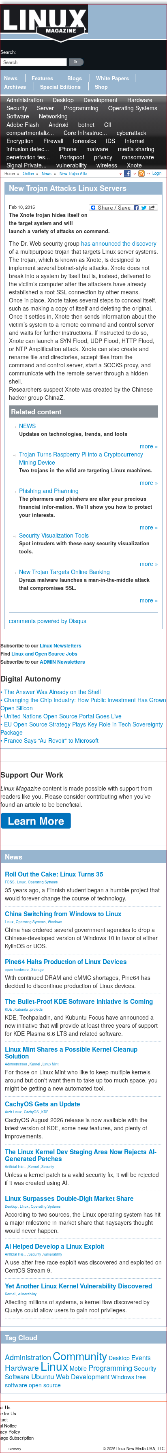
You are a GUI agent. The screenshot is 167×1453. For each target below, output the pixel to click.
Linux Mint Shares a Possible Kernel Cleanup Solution (71, 1053)
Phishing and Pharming (49, 490)
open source (45, 1385)
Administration (16, 1063)
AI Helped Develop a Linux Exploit (54, 1246)
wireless (106, 165)
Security (47, 1166)
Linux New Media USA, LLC (140, 1448)
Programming (81, 108)
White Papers (112, 78)
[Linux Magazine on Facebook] (127, 173)
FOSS (10, 881)
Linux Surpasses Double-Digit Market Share (69, 1198)
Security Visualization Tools (54, 535)
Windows (55, 921)
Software (17, 116)
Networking (53, 116)
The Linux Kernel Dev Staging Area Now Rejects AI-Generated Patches (80, 1155)
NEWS (27, 426)
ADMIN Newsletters (62, 661)
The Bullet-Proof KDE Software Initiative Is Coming (79, 1001)
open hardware (17, 969)
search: (8, 52)
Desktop (11, 1206)
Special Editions (60, 86)
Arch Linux (13, 1111)
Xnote (134, 165)
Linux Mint (50, 1063)
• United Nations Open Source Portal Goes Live (61, 716)
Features (42, 78)
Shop (101, 86)
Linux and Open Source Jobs (44, 653)
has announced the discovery (118, 243)
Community (80, 1355)
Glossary (15, 1449)
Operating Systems (132, 108)
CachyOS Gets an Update (42, 1103)
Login (156, 173)
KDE (8, 1009)
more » (149, 446)
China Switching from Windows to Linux (63, 913)
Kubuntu (21, 1009)
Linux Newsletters (60, 645)
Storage (37, 969)
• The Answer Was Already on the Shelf (50, 692)
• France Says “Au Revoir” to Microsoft (49, 740)
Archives (15, 86)
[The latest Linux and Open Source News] (141, 173)
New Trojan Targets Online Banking (64, 572)
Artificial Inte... (15, 1166)
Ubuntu (42, 1376)
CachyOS (31, 1111)
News (10, 78)
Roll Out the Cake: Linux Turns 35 (54, 874)
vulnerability (71, 165)
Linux (21, 881)
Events (141, 1357)
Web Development (82, 1376)
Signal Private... (26, 165)
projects (36, 1009)
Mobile (78, 1368)
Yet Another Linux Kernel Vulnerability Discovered (78, 1286)
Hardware (22, 1367)
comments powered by (47, 621)
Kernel (35, 1063)
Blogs (74, 78)
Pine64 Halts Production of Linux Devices (66, 961)
